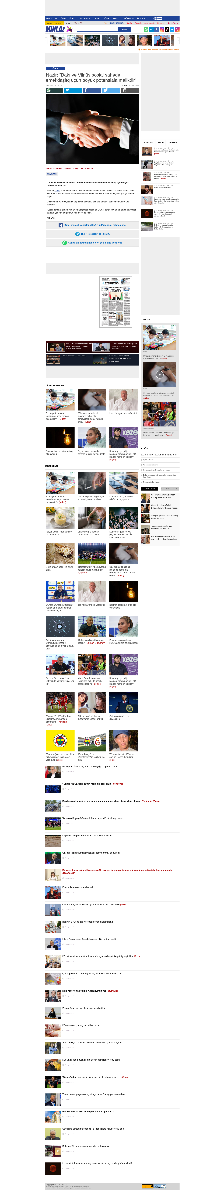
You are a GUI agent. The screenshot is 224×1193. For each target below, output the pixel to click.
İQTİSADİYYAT (85, 18)
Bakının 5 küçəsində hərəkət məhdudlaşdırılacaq (87, 922)
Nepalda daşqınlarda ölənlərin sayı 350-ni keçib (86, 835)
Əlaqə (49, 23)
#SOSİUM (52, 174)
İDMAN (97, 18)
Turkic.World (173, 23)
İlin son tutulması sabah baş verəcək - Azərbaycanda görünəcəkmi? (97, 1163)
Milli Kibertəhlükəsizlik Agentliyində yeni (90, 991)
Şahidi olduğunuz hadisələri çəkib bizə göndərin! (95, 242)
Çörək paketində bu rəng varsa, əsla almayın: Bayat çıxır (91, 973)
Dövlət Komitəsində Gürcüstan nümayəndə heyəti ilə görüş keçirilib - (101, 956)
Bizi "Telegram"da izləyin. (95, 234)
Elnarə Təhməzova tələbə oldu (78, 887)
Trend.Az (138, 23)
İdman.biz (161, 23)
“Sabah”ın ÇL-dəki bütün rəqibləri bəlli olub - (92, 784)
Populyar (148, 143)
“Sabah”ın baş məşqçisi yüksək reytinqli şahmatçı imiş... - (95, 1077)
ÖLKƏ (63, 18)
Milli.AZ (55, 29)
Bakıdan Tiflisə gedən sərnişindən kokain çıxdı (86, 1146)
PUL (105, 23)
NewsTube (144, 18)
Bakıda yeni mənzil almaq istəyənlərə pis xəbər (88, 1111)
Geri (46, 40)
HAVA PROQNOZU (117, 23)
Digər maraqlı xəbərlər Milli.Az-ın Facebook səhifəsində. (95, 225)
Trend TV (78, 23)
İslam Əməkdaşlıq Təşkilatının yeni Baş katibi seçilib (89, 939)
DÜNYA (106, 18)
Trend (57, 190)
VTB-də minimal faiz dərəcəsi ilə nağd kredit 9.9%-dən (69, 168)
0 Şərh (125, 85)
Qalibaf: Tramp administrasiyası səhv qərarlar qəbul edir (91, 853)
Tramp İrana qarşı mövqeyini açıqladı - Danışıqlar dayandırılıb (94, 1094)
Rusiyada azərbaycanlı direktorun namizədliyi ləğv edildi (91, 1060)
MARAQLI (116, 18)
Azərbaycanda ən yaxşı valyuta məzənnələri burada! (160, 49)
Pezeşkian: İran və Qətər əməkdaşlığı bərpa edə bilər (89, 766)
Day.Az (129, 23)
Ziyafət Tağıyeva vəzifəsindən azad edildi (83, 1008)
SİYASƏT (72, 18)
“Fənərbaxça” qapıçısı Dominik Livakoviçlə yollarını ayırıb (91, 1042)
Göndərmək (149, 489)
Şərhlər (173, 143)
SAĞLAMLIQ (129, 18)
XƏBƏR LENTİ (52, 18)
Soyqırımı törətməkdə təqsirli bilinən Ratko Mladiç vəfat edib (93, 1129)
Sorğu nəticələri (169, 489)
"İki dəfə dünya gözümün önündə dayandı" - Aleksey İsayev (93, 818)
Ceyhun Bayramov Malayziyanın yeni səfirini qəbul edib (94, 904)
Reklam (58, 23)
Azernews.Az (149, 23)
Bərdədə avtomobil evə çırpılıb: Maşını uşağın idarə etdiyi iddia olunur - (111, 801)
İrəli (178, 40)
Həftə (161, 143)
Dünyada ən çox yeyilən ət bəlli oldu (81, 1025)
